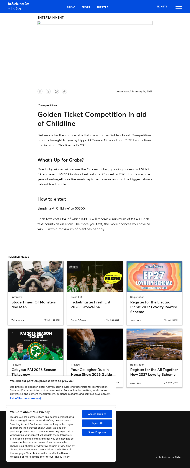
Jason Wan (122, 91)
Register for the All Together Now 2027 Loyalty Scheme (154, 372)
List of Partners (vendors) (25, 398)
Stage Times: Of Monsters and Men (34, 304)
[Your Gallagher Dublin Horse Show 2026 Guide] (95, 344)
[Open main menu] (179, 8)
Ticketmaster (18, 320)
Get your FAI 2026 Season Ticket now (34, 372)
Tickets (162, 6)
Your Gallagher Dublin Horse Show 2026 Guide (91, 372)
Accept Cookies (97, 414)
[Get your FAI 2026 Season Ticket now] (35, 344)
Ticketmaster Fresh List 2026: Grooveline (90, 304)
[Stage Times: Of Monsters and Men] (35, 276)
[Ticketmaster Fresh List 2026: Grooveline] (95, 276)
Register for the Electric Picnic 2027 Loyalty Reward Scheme (153, 307)
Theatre (102, 7)
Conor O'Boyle (78, 320)
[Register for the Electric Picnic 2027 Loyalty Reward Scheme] (154, 276)
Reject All (97, 423)
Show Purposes (97, 432)
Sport (86, 7)
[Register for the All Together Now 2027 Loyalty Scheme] (154, 344)
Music (71, 7)
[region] (61, 418)
